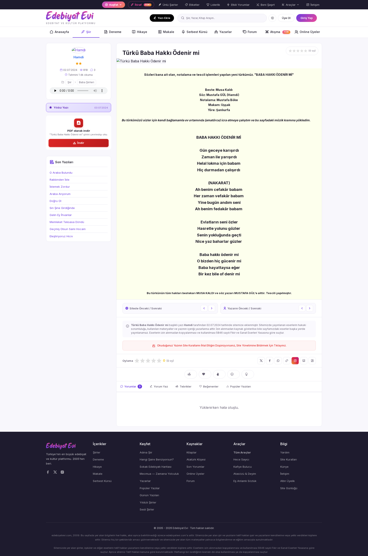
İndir (80, 142)
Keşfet (113, 4)
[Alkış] (190, 374)
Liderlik (215, 4)
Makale (168, 32)
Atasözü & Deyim (244, 473)
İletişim (314, 4)
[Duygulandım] (233, 374)
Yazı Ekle (164, 18)
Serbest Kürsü (197, 32)
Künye (284, 466)
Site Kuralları (288, 459)
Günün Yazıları (149, 495)
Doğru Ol (55, 201)
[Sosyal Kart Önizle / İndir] (303, 360)
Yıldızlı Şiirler (148, 502)
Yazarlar (225, 32)
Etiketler (194, 4)
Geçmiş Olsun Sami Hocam (68, 229)
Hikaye (142, 32)
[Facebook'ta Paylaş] (269, 360)
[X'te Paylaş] (261, 360)
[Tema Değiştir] (272, 18)
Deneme (115, 32)
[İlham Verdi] (248, 374)
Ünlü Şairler (170, 4)
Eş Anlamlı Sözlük (244, 481)
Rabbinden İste (59, 179)
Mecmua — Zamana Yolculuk (159, 473)
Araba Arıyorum (60, 194)
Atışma (279, 32)
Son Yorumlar (195, 466)
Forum (252, 32)
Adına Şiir (146, 452)
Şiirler (96, 452)
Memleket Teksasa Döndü (67, 222)
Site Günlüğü (288, 488)
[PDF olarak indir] (312, 360)
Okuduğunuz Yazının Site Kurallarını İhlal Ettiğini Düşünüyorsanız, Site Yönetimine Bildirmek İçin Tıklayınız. (221, 345)
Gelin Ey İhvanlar (61, 215)
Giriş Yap (306, 18)
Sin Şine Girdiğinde (62, 208)
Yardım (284, 452)
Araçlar (291, 4)
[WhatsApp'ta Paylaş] (278, 360)
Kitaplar (192, 452)
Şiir (88, 32)
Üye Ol (286, 18)
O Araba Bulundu (61, 172)
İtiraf (142, 4)
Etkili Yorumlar (240, 4)
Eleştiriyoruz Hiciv (61, 236)
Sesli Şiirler (147, 509)
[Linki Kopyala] (286, 360)
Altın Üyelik (287, 481)
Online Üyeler (310, 32)
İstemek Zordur (60, 186)
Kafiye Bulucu (242, 466)
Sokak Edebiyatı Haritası (155, 466)
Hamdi (78, 57)
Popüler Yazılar (150, 488)
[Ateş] (219, 374)
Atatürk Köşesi (196, 459)
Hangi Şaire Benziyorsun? (157, 459)
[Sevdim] (205, 374)
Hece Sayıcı (241, 459)
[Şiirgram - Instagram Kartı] (295, 360)
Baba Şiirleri (86, 82)
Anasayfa (62, 32)
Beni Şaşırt (268, 4)
